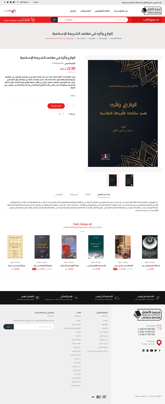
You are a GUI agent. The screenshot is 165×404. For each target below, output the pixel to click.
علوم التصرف (76, 378)
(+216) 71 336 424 (146, 331)
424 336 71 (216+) (9, 21)
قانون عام (77, 374)
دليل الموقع (104, 339)
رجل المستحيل (76, 382)
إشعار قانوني (103, 336)
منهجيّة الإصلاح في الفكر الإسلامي (42, 265)
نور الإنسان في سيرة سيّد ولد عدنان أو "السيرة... (15, 265)
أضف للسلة (56, 106)
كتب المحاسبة (76, 366)
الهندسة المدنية (75, 355)
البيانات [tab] (88, 194)
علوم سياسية (76, 343)
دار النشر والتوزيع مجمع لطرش (97, 351)
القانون (78, 320)
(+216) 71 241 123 (147, 334)
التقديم (105, 320)
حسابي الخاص (103, 343)
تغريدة (60, 114)
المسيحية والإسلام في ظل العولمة (96, 265)
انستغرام (147, 350)
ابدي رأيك (74, 194)
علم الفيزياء (77, 347)
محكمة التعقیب (75, 385)
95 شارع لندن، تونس (148, 344)
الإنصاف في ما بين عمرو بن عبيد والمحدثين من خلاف (123, 265)
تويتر (156, 350)
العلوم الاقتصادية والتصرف (72, 328)
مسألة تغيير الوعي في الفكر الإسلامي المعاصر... (150, 265)
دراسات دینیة (15, 262)
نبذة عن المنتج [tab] (104, 194)
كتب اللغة (78, 359)
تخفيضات (105, 328)
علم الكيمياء (77, 370)
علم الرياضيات (76, 351)
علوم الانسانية (76, 324)
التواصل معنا (103, 332)
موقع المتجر (23, 2)
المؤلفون (104, 324)
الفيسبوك (160, 350)
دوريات (78, 332)
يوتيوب (152, 350)
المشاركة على (63, 114)
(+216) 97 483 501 (146, 329)
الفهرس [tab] (59, 194)
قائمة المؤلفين (103, 347)
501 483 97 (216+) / (23, 21)
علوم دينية (77, 362)
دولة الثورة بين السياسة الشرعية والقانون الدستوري (69, 265)
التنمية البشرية (76, 339)
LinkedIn (143, 350)
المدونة (78, 336)
